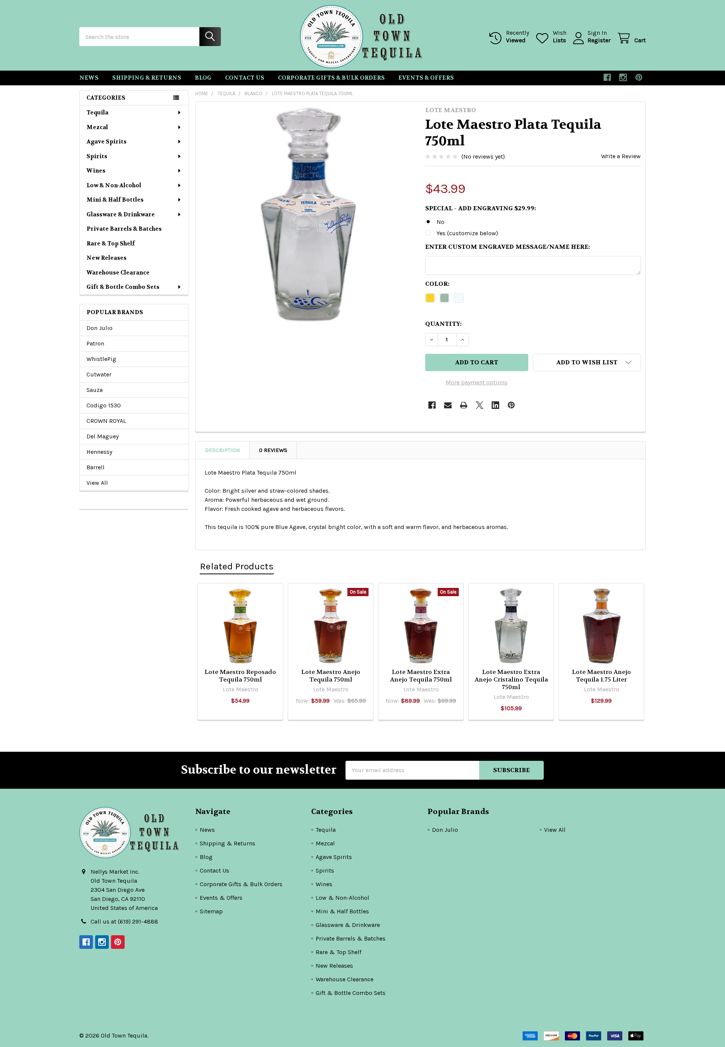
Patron (95, 343)
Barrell (95, 467)
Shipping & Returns (146, 78)
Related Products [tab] (237, 566)
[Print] (463, 405)
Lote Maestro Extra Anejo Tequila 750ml (421, 675)
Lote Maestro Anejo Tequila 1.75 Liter (601, 675)
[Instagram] (623, 77)
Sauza (94, 389)
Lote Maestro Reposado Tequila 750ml (240, 675)
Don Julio (99, 328)
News (89, 78)
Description (222, 450)
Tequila (97, 112)
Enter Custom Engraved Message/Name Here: (507, 247)
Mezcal (97, 127)
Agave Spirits (106, 141)
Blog (203, 78)
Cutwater (98, 374)
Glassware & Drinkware (120, 214)
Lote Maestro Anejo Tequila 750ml (330, 675)
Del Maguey (102, 436)
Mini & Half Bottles (114, 200)
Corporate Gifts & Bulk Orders (331, 78)
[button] (587, 362)
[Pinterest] (639, 77)
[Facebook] (607, 77)
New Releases (106, 258)
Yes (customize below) (467, 233)
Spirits (96, 156)
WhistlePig (101, 358)
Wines (95, 170)
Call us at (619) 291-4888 (124, 921)
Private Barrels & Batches (124, 229)
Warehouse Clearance (118, 272)
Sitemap (211, 911)
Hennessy (99, 451)
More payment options (477, 382)
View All (97, 482)
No (440, 221)
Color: (437, 284)
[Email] (448, 405)
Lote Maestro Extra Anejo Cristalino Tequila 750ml (511, 679)
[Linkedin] (495, 405)
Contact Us (244, 78)
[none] (308, 214)
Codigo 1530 (103, 405)
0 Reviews (273, 450)
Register (599, 40)
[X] (479, 405)
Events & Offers (426, 78)
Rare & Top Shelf (110, 243)
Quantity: (443, 324)
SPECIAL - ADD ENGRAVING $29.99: (480, 208)
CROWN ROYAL (106, 420)
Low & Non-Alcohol (113, 185)
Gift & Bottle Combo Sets (122, 287)
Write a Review (621, 156)
